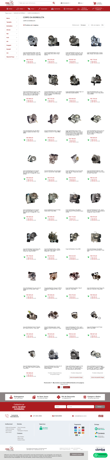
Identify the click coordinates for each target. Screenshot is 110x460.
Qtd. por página (95, 25)
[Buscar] (53, 3)
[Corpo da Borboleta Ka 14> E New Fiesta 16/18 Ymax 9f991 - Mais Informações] (53, 198)
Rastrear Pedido (21, 440)
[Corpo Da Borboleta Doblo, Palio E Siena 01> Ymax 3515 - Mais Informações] (74, 276)
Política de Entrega (10, 429)
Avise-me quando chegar (56, 373)
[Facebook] (99, 416)
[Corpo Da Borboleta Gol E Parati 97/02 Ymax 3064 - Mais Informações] (96, 315)
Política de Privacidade (45, 457)
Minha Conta (20, 438)
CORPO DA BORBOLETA (33, 13)
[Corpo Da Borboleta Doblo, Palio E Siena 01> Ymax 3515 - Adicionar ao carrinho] (67, 296)
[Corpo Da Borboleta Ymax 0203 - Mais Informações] (74, 237)
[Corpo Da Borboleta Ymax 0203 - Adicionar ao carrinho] (67, 257)
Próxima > (66, 387)
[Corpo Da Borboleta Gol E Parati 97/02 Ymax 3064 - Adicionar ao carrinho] (88, 335)
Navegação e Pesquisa (23, 430)
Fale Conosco (9, 430)
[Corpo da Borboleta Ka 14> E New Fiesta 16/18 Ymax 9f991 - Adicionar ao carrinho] (45, 218)
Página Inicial (8, 13)
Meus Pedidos (21, 436)
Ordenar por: (75, 25)
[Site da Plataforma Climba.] (100, 449)
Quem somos (9, 432)
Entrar (81, 3)
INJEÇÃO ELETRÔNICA (20, 13)
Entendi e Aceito (77, 454)
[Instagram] (102, 416)
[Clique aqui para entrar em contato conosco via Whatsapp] (100, 455)
